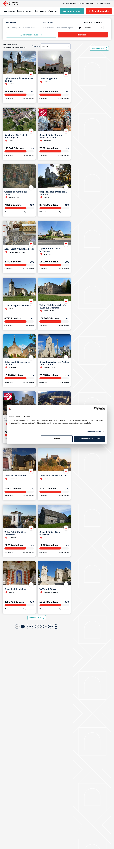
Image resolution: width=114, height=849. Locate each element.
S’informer (52, 11)
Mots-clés (11, 22)
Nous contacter (87, 4)
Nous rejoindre (71, 4)
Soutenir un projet (100, 11)
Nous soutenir (41, 11)
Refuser (57, 439)
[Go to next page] (56, 626)
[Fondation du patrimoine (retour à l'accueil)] (10, 3)
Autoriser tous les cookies (89, 439)
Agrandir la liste (35, 617)
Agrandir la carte (98, 48)
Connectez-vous (104, 4)
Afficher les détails (94, 432)
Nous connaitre (9, 11)
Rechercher (82, 34)
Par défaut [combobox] (46, 46)
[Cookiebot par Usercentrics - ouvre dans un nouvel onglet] (95, 408)
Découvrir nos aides (25, 11)
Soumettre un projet (71, 11)
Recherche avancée (32, 34)
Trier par (36, 46)
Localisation (47, 22)
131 (50, 626)
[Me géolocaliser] (79, 27)
